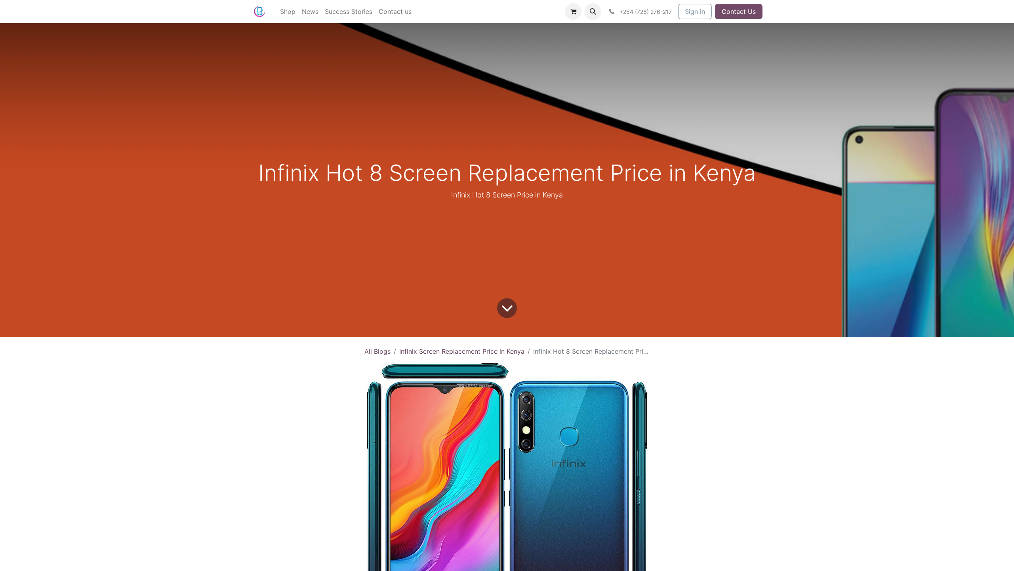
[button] (593, 11)
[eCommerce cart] (573, 11)
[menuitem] (288, 11)
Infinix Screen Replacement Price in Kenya (461, 351)
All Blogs (377, 351)
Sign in (695, 11)
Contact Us (739, 11)
